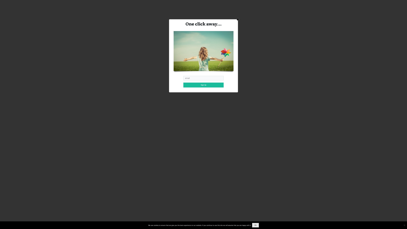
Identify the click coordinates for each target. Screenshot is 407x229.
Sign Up (203, 85)
